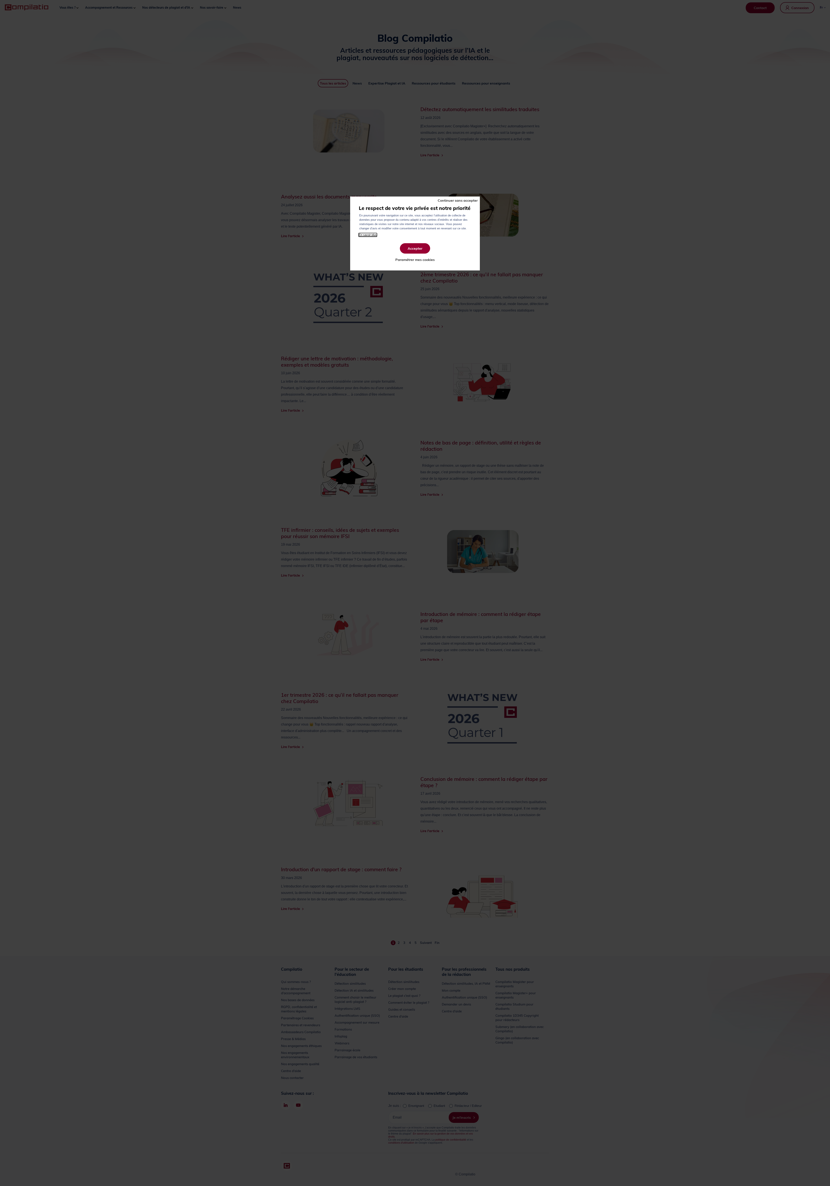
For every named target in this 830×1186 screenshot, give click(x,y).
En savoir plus (368, 235)
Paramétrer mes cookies (415, 259)
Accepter (415, 248)
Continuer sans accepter (458, 200)
